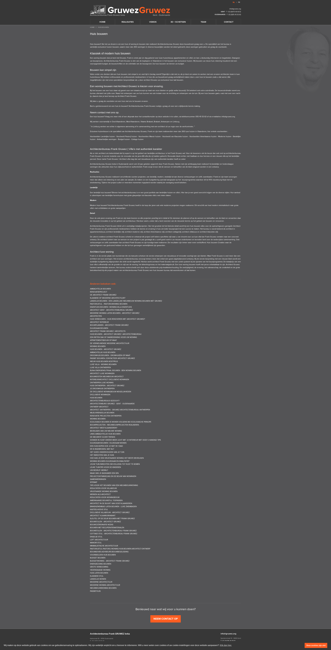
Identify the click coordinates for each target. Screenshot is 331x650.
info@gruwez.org (235, 9)
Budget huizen (124, 139)
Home (92, 27)
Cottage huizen (137, 139)
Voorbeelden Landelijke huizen (102, 136)
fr (239, 2)
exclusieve (101, 47)
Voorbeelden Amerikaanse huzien (203, 136)
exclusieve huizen (185, 61)
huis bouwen (121, 74)
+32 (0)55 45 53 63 (234, 14)
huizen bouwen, (113, 47)
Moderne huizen (224, 136)
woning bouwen (100, 58)
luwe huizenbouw (166, 58)
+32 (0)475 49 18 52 (234, 12)
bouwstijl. (182, 90)
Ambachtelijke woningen (106, 139)
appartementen (180, 58)
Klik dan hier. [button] (226, 645)
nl (234, 2)
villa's (191, 58)
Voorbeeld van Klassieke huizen (175, 136)
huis (126, 44)
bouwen (142, 44)
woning (134, 44)
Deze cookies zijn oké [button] (316, 645)
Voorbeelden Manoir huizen (149, 136)
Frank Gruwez (124, 61)
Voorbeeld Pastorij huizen (126, 136)
